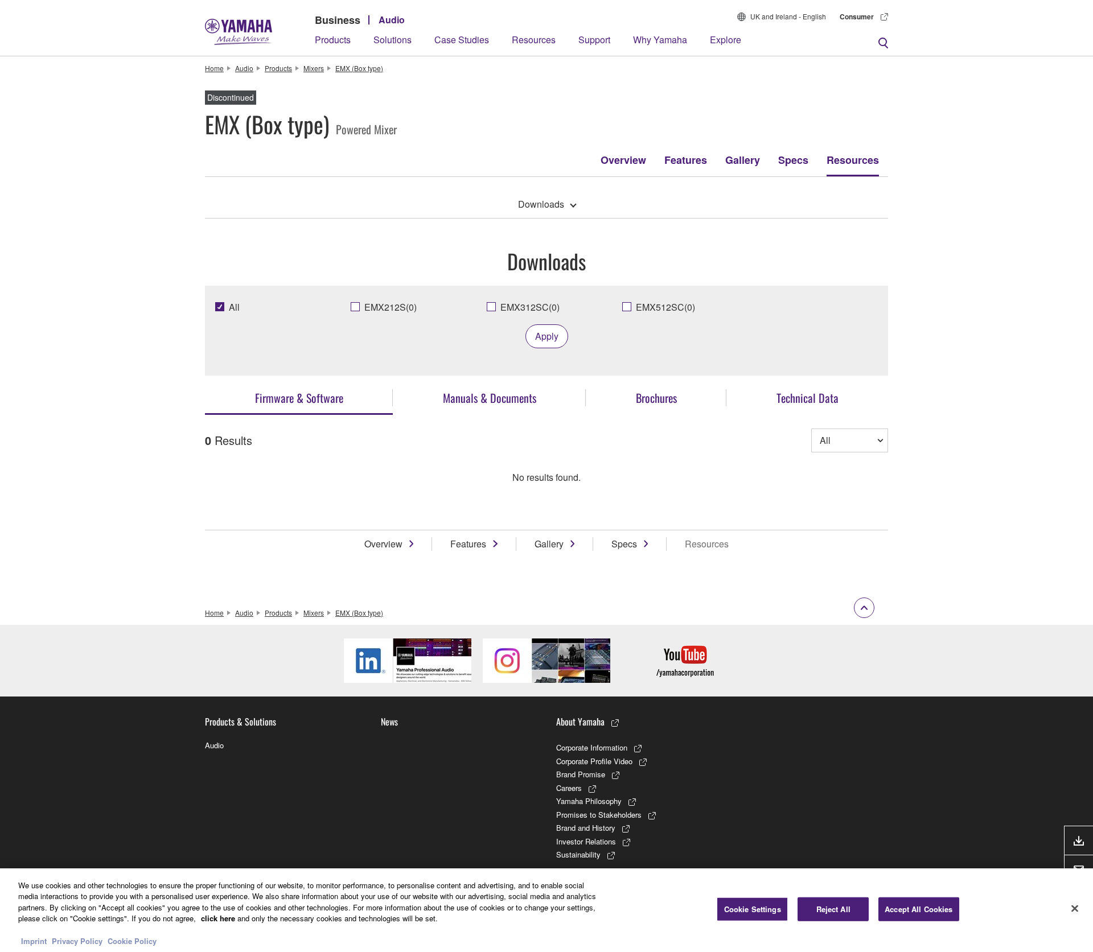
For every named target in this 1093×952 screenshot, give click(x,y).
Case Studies (461, 39)
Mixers (313, 68)
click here (218, 918)
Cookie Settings (752, 909)
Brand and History (585, 827)
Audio (392, 19)
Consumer (857, 16)
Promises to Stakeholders (599, 814)
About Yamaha (580, 721)
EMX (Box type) (359, 68)
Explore (725, 39)
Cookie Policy (132, 940)
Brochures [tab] (656, 397)
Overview (623, 160)
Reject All (833, 909)
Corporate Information (591, 747)
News (389, 721)
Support (594, 39)
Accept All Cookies (918, 909)
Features (685, 160)
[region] (546, 910)
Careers (569, 787)
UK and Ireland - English (788, 16)
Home (214, 68)
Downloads (541, 204)
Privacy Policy (77, 940)
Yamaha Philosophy (589, 801)
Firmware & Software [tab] (299, 397)
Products (333, 39)
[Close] (1074, 908)
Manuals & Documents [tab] (489, 397)
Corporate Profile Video (594, 761)
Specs (793, 160)
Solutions (392, 39)
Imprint (34, 940)
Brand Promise (580, 774)
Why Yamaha (660, 39)
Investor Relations (586, 841)
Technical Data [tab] (807, 397)
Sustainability (578, 854)
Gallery (742, 160)
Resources (534, 39)
